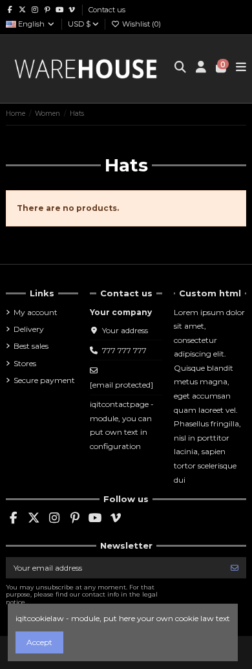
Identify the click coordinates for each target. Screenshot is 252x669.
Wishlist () (140, 23)
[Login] (201, 69)
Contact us (107, 9)
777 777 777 (124, 350)
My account (36, 312)
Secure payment (44, 380)
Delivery (29, 329)
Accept (39, 642)
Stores (25, 363)
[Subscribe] (234, 567)
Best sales (31, 346)
